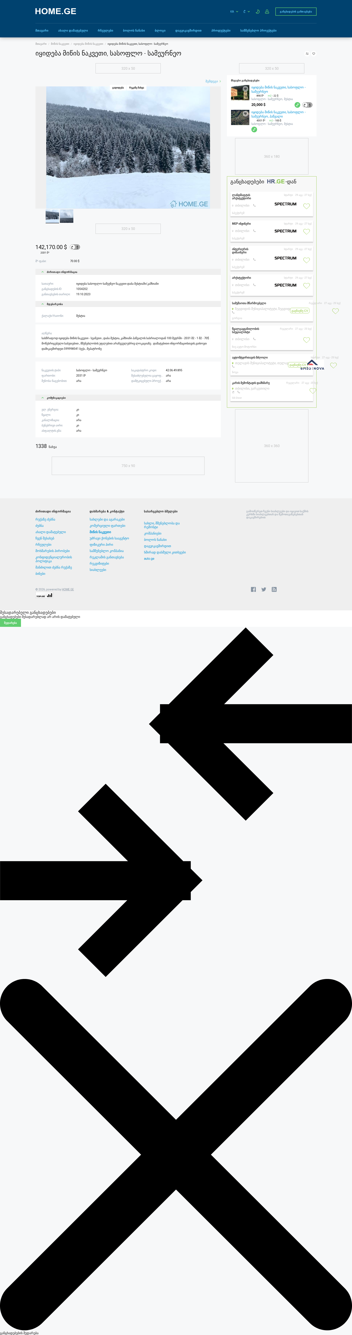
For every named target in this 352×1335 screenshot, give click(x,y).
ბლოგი (160, 30)
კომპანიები (152, 533)
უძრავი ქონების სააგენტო (109, 538)
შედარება (10, 622)
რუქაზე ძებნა (45, 519)
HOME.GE (68, 589)
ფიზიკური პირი (101, 545)
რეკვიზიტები (99, 563)
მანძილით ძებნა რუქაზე (53, 567)
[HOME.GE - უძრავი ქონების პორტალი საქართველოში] (55, 13)
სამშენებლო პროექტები (258, 30)
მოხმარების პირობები (52, 551)
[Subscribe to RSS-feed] (275, 589)
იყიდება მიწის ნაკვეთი (88, 43)
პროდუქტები (221, 30)
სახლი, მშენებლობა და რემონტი (162, 525)
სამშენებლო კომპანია (107, 551)
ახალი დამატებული (73, 30)
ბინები (40, 574)
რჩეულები (105, 30)
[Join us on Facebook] (253, 589)
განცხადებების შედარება (19, 1333)
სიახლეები (98, 570)
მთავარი (41, 30)
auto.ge (149, 559)
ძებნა (39, 526)
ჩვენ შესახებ (44, 538)
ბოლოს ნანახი (134, 30)
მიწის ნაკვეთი (60, 43)
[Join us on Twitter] (263, 589)
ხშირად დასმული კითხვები (165, 552)
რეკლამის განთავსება (107, 557)
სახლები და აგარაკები (107, 519)
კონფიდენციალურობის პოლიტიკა (53, 559)
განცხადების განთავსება (296, 11)
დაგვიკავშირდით (188, 30)
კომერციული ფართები (107, 526)
